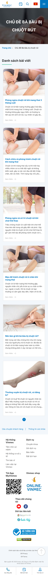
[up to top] (41, 552)
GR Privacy (24, 553)
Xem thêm (9, 120)
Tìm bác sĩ (10, 460)
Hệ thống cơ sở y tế (13, 455)
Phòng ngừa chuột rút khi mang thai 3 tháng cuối (23, 101)
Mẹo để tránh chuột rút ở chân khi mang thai (21, 278)
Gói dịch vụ (31, 448)
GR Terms (24, 557)
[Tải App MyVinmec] (14, 486)
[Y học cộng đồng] (24, 515)
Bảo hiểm (30, 452)
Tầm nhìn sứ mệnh (11, 448)
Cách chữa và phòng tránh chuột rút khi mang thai (22, 160)
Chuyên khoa (32, 444)
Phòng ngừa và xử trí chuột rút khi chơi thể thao (21, 219)
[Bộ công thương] (24, 532)
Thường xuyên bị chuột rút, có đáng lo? (22, 393)
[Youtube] (19, 506)
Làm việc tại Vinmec (11, 465)
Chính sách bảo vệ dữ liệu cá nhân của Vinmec (24, 550)
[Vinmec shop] (34, 484)
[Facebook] (26, 506)
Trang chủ (6, 48)
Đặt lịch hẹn (31, 456)
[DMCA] (24, 539)
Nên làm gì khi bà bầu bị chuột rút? (22, 336)
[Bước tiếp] (24, 520)
